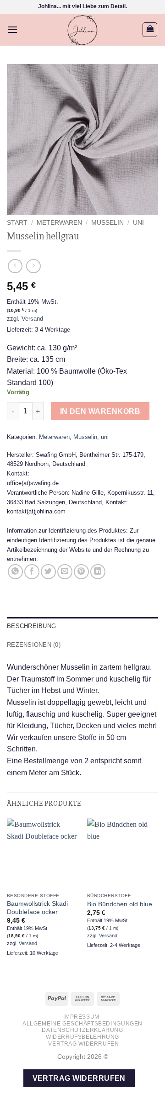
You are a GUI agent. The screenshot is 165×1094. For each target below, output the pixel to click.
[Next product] (15, 266)
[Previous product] (33, 266)
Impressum (81, 1017)
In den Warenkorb (100, 411)
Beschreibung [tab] (31, 626)
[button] (12, 29)
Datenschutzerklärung (82, 1030)
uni (138, 222)
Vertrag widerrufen (83, 1044)
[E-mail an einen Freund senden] (64, 571)
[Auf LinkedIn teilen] (97, 571)
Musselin (107, 222)
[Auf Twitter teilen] (48, 571)
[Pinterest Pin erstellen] (81, 571)
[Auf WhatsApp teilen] (15, 571)
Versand (32, 318)
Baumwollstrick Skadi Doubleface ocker (37, 907)
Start (17, 222)
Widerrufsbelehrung (82, 1037)
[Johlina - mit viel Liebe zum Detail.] (82, 30)
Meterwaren (59, 222)
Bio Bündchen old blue (119, 904)
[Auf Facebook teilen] (31, 571)
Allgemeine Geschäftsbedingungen (82, 1023)
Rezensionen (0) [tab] (33, 644)
